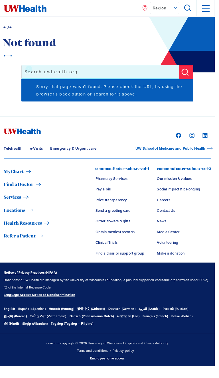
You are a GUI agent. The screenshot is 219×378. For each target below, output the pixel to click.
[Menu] (205, 8)
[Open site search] (188, 8)
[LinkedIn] (204, 135)
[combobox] (100, 72)
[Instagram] (191, 135)
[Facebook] (177, 135)
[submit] (186, 72)
